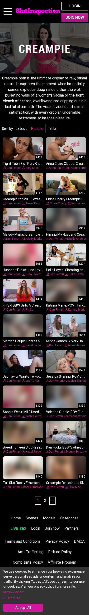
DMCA (79, 541)
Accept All (23, 608)
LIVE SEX (18, 528)
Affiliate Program (62, 562)
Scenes (32, 518)
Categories (69, 518)
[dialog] (44, 591)
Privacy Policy (57, 541)
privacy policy (13, 591)
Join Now (75, 17)
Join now (52, 528)
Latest (21, 128)
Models (49, 518)
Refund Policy (60, 552)
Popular (37, 128)
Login (74, 6)
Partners (71, 528)
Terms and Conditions (23, 541)
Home (16, 518)
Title (52, 128)
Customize (11, 598)
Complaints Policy (28, 562)
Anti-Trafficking (30, 552)
